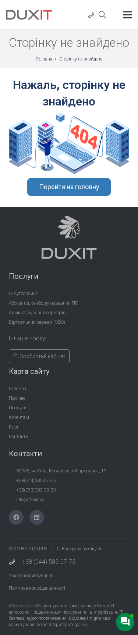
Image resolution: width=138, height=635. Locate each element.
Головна (17, 388)
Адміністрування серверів (37, 312)
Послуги (17, 407)
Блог (14, 427)
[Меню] (127, 15)
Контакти (18, 436)
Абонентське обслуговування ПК (43, 303)
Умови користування (31, 575)
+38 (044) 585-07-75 (48, 561)
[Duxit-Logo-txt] (29, 15)
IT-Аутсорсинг (23, 293)
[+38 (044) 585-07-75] (15, 562)
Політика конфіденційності (37, 588)
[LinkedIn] (36, 517)
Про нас (17, 398)
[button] (102, 15)
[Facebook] (16, 517)
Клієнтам (19, 417)
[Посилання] (91, 14)
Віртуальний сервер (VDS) (37, 322)
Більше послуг (28, 338)
